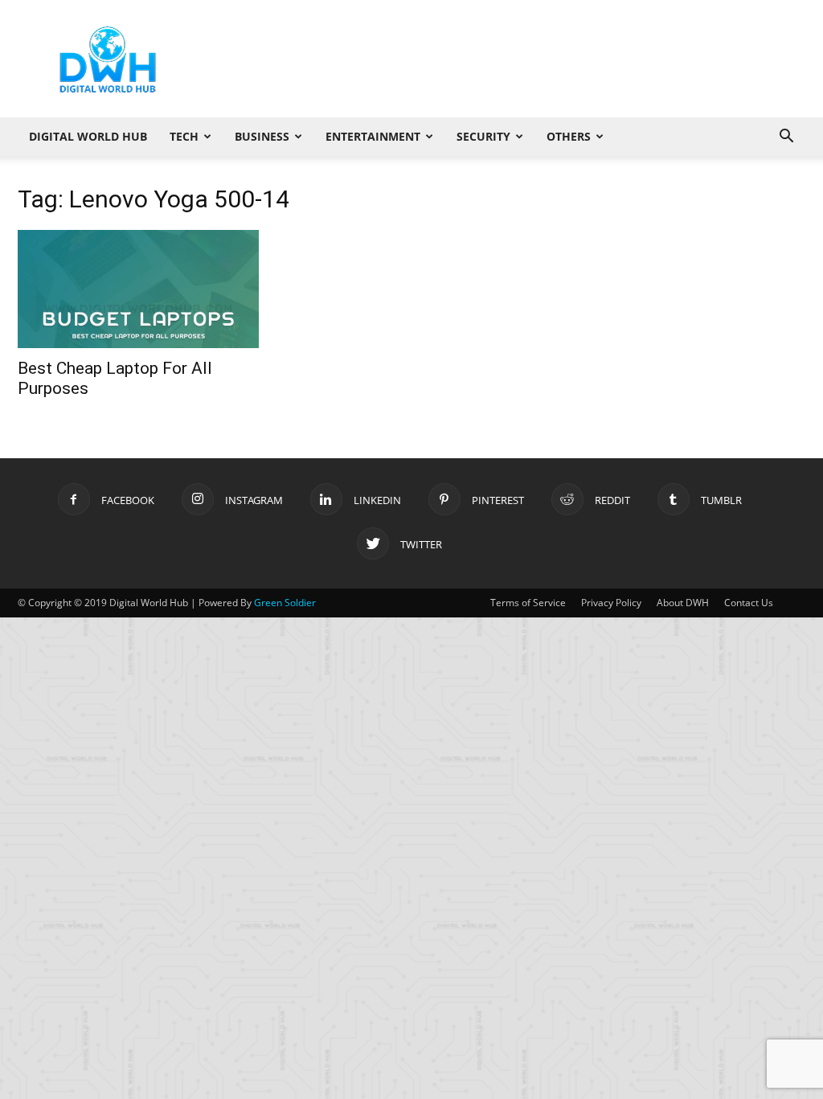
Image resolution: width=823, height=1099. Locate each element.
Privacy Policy (611, 602)
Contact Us (748, 602)
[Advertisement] (513, 59)
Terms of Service (528, 602)
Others (569, 136)
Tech (184, 136)
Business (262, 136)
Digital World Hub (88, 136)
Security (483, 136)
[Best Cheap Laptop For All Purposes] (138, 289)
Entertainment (373, 136)
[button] (786, 138)
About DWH (683, 602)
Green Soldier (285, 602)
